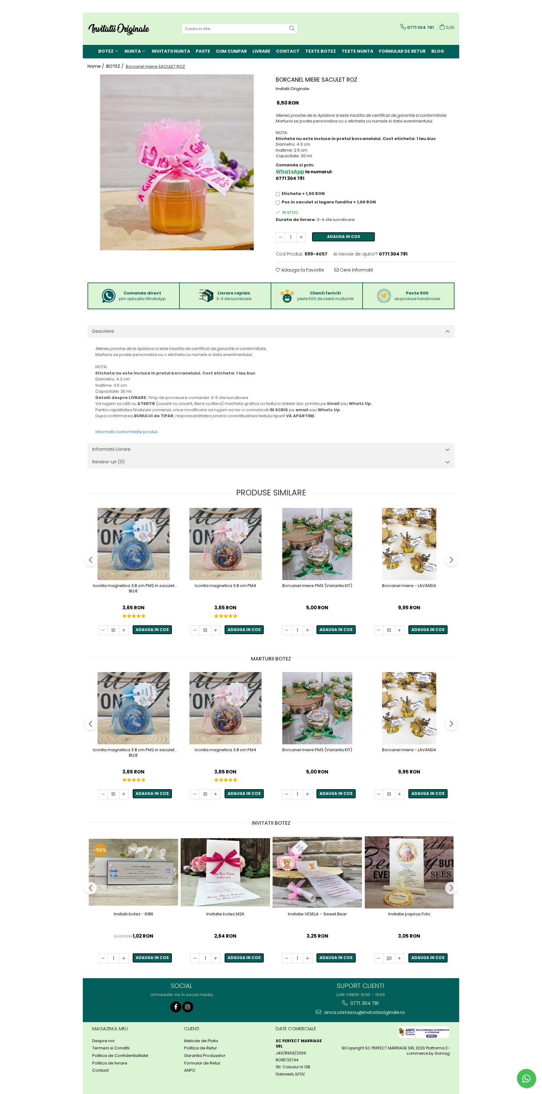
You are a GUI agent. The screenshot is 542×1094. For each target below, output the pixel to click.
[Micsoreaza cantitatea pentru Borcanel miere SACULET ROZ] (280, 237)
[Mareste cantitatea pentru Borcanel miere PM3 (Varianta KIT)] (307, 630)
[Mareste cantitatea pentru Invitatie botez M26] (216, 958)
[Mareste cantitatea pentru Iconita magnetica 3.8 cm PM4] (216, 630)
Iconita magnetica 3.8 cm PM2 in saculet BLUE (133, 588)
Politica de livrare (109, 1063)
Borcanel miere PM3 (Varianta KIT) (317, 586)
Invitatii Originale (292, 89)
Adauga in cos (343, 236)
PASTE (203, 51)
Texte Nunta (357, 51)
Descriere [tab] (103, 331)
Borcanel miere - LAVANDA (409, 586)
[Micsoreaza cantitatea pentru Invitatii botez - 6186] (103, 958)
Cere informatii (356, 270)
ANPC (189, 1070)
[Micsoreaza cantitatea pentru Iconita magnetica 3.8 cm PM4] (195, 630)
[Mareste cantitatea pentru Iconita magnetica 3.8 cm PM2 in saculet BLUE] (124, 630)
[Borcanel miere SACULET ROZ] (177, 162)
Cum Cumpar (231, 51)
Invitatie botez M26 (225, 914)
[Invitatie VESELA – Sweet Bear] (317, 872)
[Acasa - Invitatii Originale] (119, 28)
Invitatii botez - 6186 (133, 914)
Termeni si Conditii (111, 1048)
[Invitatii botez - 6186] (133, 872)
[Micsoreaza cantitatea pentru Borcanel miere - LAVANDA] (379, 630)
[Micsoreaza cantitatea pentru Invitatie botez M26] (195, 958)
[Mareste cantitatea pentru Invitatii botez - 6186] (124, 958)
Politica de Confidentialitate (120, 1056)
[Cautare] (292, 29)
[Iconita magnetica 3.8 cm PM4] (225, 544)
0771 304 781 (364, 1003)
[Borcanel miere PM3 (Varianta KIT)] (317, 544)
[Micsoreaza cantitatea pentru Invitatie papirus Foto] (379, 958)
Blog (437, 51)
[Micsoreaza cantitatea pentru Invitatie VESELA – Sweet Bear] (287, 958)
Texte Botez (320, 51)
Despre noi (103, 1041)
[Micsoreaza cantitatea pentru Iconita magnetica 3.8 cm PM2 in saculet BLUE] (103, 630)
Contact (288, 51)
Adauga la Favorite (302, 270)
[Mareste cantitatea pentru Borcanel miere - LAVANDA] (399, 630)
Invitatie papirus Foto (409, 914)
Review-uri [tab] (108, 461)
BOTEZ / (115, 66)
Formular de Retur (402, 51)
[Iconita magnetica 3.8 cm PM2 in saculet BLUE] (133, 544)
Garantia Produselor (205, 1056)
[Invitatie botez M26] (225, 872)
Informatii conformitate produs (126, 432)
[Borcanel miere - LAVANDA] (409, 544)
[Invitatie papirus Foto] (409, 872)
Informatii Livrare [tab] (111, 449)
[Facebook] (175, 1006)
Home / (96, 66)
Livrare (261, 51)
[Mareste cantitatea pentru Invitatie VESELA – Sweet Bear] (307, 958)
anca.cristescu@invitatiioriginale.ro (364, 1012)
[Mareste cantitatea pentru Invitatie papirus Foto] (399, 958)
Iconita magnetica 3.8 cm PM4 (225, 586)
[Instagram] (187, 1006)
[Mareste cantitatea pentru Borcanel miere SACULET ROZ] (301, 237)
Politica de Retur (200, 1048)
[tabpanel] (177, 162)
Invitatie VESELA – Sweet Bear (317, 914)
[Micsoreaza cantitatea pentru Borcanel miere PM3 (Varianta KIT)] (287, 630)
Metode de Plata (201, 1041)
